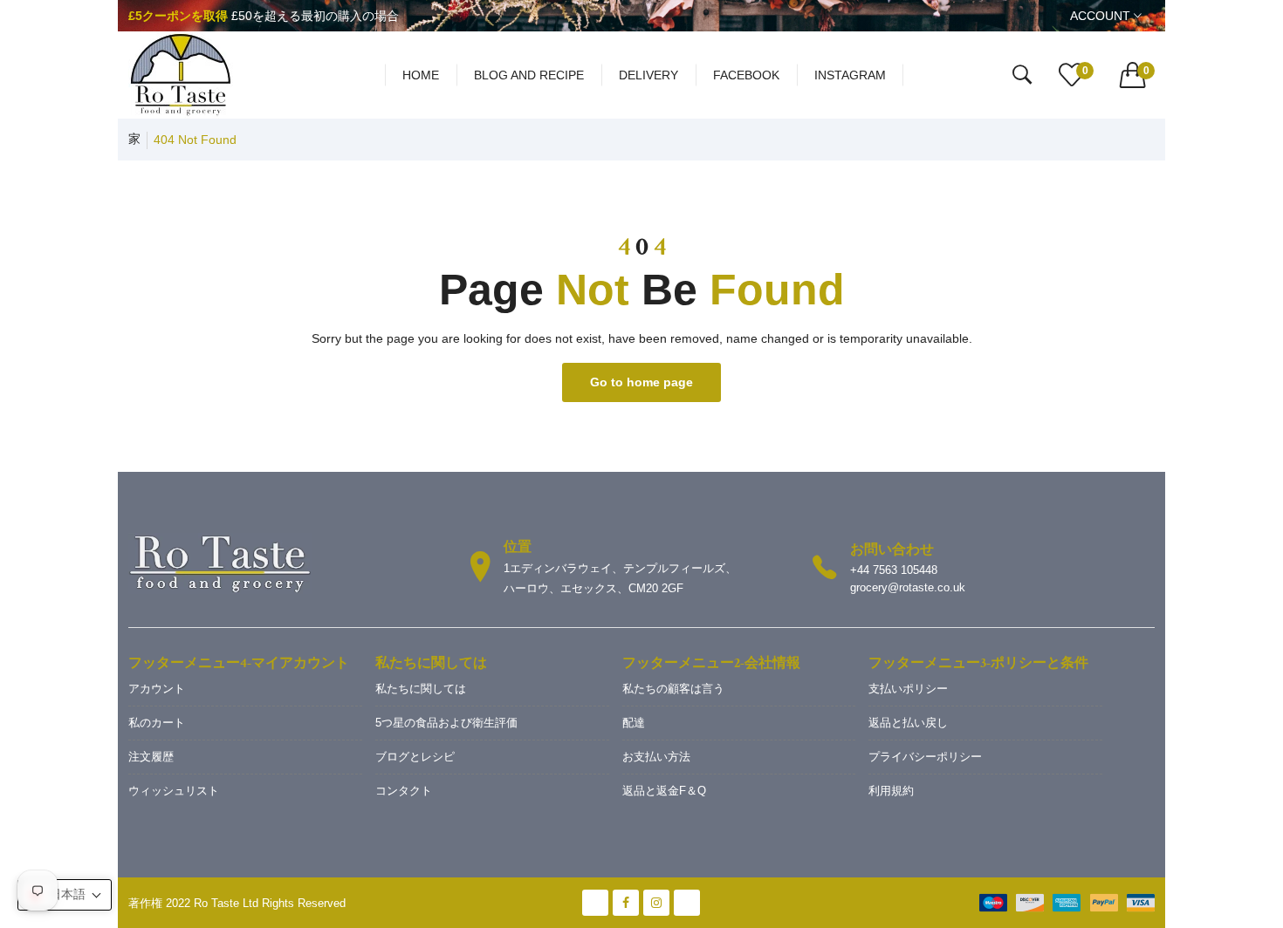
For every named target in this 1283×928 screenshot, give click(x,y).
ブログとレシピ (415, 756)
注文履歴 (151, 756)
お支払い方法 (656, 756)
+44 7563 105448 (893, 570)
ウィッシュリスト (173, 790)
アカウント (156, 688)
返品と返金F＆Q (664, 790)
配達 (633, 722)
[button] (64, 895)
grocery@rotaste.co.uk (907, 587)
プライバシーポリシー (925, 756)
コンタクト (403, 790)
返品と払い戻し (908, 722)
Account (1102, 16)
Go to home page (641, 382)
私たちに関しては (420, 688)
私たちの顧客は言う (673, 688)
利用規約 (891, 790)
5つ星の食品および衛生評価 (446, 722)
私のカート (156, 722)
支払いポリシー (908, 688)
